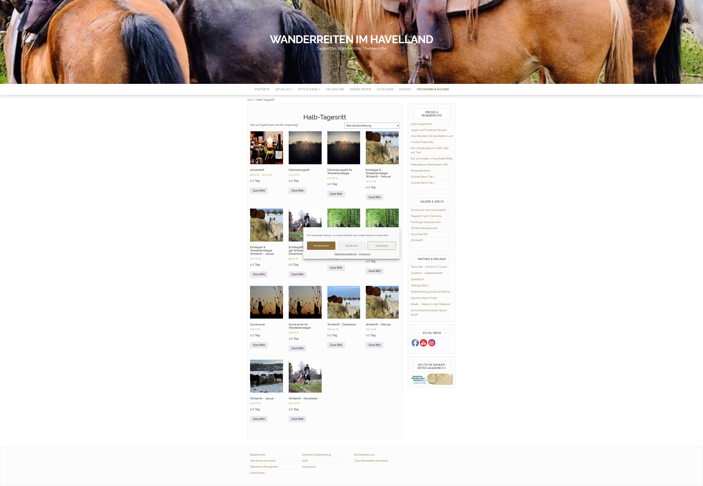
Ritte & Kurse (308, 89)
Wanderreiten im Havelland (351, 39)
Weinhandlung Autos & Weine (430, 291)
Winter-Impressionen (424, 228)
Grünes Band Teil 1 (422, 182)
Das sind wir (335, 89)
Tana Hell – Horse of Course (429, 266)
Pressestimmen (420, 170)
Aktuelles (283, 89)
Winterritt (417, 240)
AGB (305, 460)
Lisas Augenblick (422, 124)
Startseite (262, 89)
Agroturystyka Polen (424, 298)
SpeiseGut (417, 279)
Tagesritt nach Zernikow (426, 216)
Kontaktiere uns (364, 454)
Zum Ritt (259, 190)
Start (250, 99)
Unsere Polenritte (422, 142)
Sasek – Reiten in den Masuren (430, 304)
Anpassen (381, 245)
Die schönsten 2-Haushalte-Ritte (432, 158)
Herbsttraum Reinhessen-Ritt (429, 164)
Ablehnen (351, 245)
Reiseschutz (257, 454)
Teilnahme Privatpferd (264, 466)
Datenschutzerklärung (345, 254)
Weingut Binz (419, 285)
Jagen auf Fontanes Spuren (429, 130)
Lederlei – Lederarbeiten (427, 273)
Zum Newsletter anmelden (371, 460)
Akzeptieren (321, 245)
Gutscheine (385, 89)
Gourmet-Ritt (419, 234)
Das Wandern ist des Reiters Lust (432, 136)
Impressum (364, 254)
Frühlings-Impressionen (426, 222)
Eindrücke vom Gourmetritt (428, 210)
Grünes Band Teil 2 (423, 176)
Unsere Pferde (360, 89)
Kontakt (405, 89)
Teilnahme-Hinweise (263, 460)
